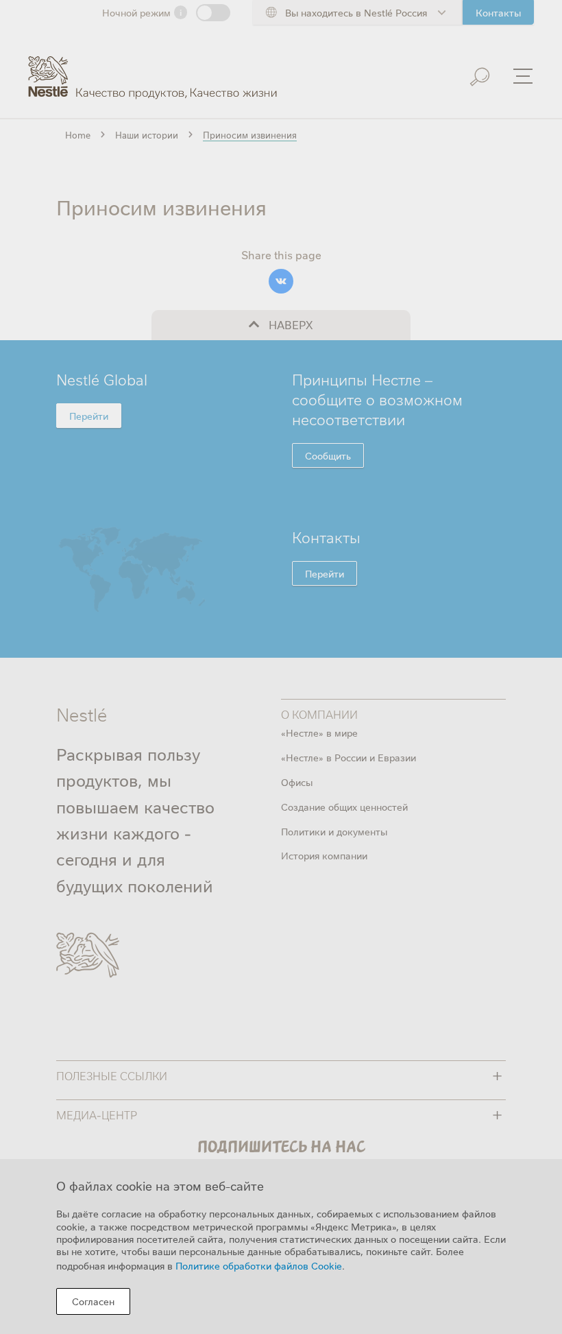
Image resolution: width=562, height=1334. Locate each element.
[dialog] (281, 1246)
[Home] (152, 67)
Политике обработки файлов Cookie (258, 1265)
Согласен (93, 1301)
